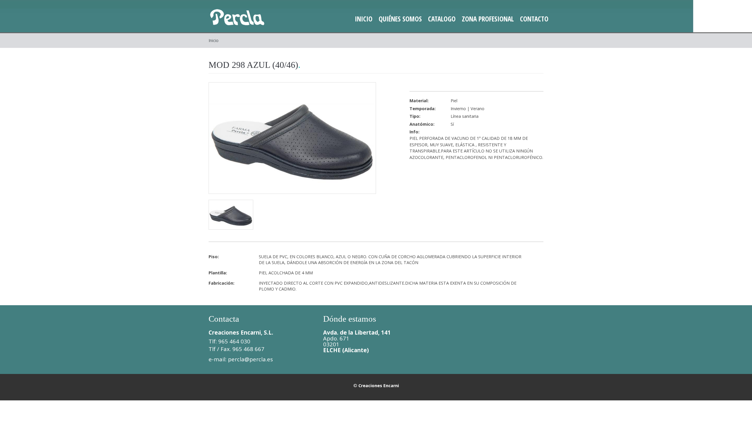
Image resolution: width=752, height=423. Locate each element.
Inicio (363, 19)
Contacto (534, 19)
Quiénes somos (400, 19)
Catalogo (442, 19)
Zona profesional (488, 19)
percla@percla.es (250, 359)
